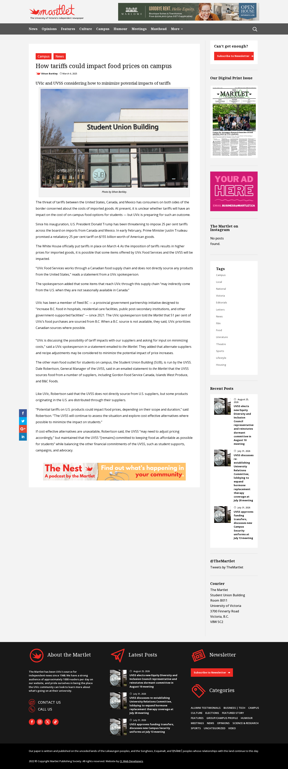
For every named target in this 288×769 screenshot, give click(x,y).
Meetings (139, 29)
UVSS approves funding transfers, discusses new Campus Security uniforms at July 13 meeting (243, 525)
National (221, 288)
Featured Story (233, 713)
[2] (114, 479)
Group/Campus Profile (222, 718)
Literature (222, 337)
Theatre (221, 344)
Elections (212, 713)
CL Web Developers (131, 761)
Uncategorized (214, 728)
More (175, 29)
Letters (220, 309)
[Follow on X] (47, 722)
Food (219, 330)
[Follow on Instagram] (40, 722)
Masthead (159, 29)
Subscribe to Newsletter (233, 56)
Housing (221, 364)
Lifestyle (221, 358)
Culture (85, 29)
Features (68, 29)
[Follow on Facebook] (32, 722)
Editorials (221, 302)
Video (232, 728)
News (33, 29)
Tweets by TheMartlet (226, 567)
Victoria (220, 295)
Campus (102, 29)
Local (219, 282)
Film (218, 323)
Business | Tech (234, 708)
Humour (120, 29)
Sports (220, 351)
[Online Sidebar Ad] (234, 210)
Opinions (49, 29)
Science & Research (246, 723)
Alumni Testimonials (206, 708)
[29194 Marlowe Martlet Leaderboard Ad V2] (188, 19)
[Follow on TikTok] (55, 722)
